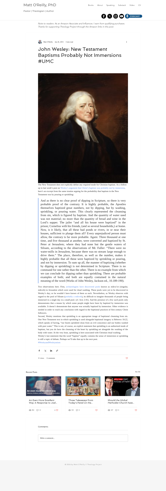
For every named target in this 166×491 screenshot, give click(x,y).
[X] (109, 16)
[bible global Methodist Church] (43, 386)
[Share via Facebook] (39, 350)
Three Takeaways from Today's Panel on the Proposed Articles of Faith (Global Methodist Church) (82, 401)
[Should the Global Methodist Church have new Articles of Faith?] (122, 386)
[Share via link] (57, 350)
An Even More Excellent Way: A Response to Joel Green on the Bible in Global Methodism (42, 401)
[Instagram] (115, 16)
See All (137, 372)
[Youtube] (121, 16)
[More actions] (126, 41)
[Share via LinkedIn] (51, 350)
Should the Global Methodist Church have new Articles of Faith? (120, 401)
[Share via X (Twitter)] (45, 350)
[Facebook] (103, 16)
